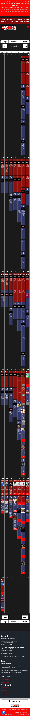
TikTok (5, 694)
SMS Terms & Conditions (22, 714)
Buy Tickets (23, 440)
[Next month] (25, 46)
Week (13, 41)
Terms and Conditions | (9, 714)
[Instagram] (2, 682)
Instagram (6, 682)
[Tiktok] (2, 694)
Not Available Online (23, 422)
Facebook (5, 679)
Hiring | (17, 712)
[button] (27, 26)
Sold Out (23, 385)
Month (24, 41)
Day (4, 41)
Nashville (15, 701)
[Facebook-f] (2, 679)
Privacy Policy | (24, 712)
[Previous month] (5, 46)
